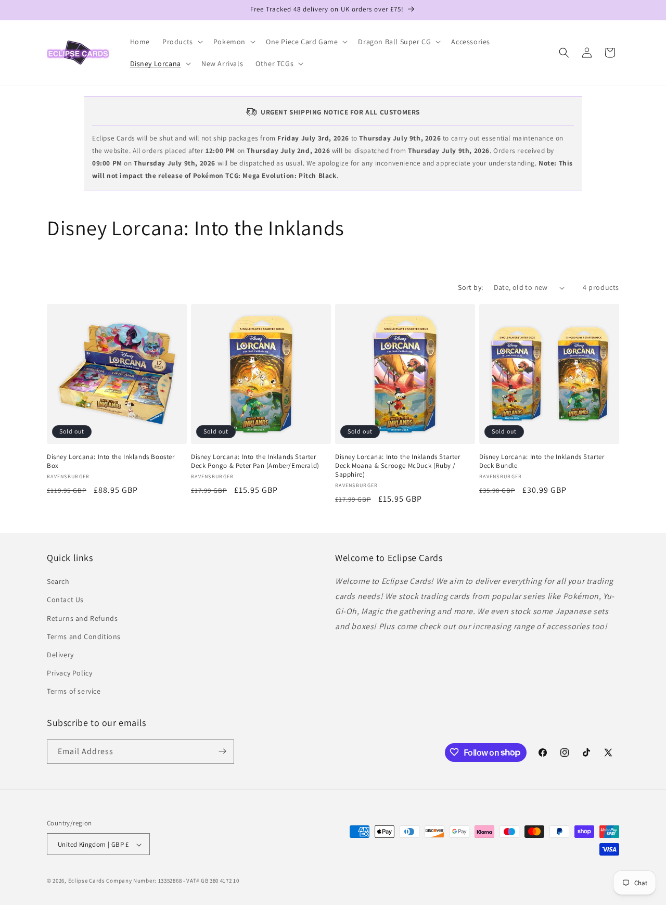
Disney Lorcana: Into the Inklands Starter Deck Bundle (542, 461)
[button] (181, 42)
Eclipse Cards (86, 881)
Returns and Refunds (82, 618)
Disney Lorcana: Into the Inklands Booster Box (111, 461)
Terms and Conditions (84, 636)
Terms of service (74, 691)
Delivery (60, 654)
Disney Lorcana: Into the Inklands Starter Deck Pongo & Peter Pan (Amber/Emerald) (255, 461)
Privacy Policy (69, 673)
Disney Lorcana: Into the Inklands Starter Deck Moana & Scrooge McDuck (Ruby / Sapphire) (397, 466)
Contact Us (65, 600)
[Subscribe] (222, 751)
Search (58, 581)
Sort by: (470, 287)
